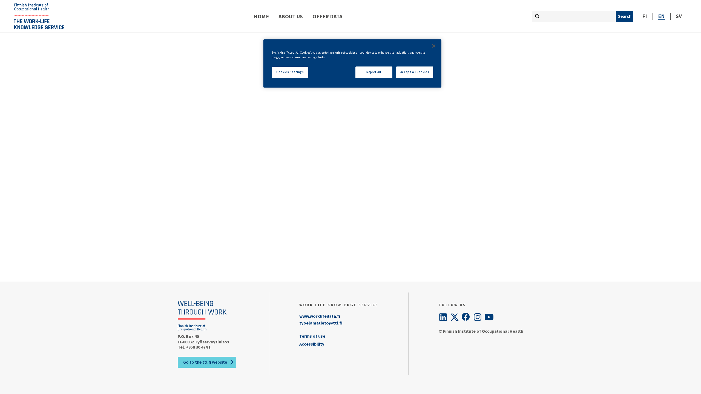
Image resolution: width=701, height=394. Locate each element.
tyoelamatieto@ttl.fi (320, 323)
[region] (352, 63)
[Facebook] (466, 317)
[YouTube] (489, 317)
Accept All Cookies (414, 72)
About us (290, 16)
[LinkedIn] (443, 317)
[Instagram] (477, 317)
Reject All (373, 72)
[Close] (434, 46)
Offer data (327, 16)
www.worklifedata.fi (319, 316)
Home (261, 16)
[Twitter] (454, 317)
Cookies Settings (290, 72)
